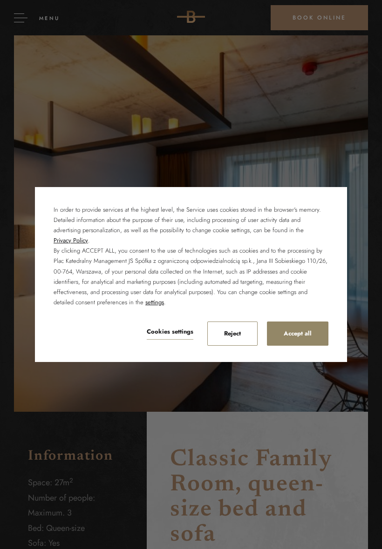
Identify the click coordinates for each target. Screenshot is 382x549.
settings (154, 302)
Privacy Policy (71, 240)
